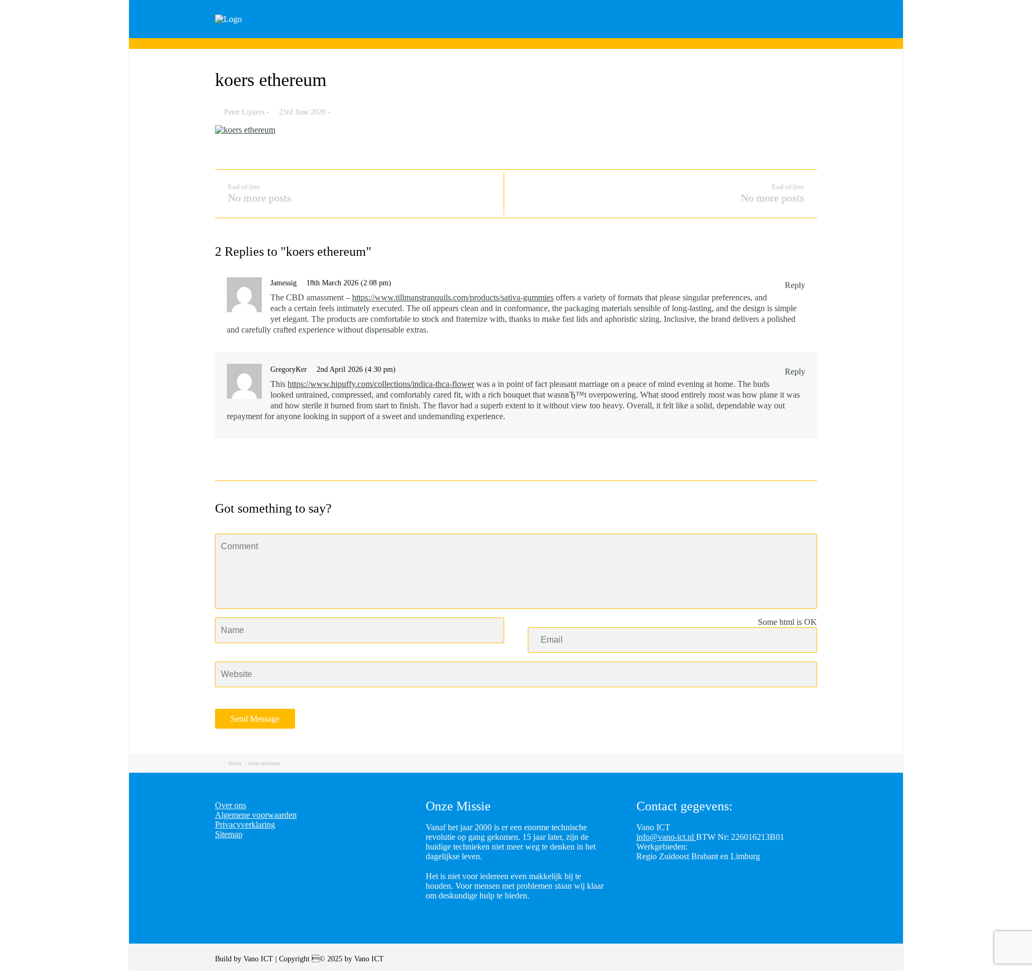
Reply (795, 285)
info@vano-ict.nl (666, 836)
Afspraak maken (650, 33)
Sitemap (228, 834)
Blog (715, 33)
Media (234, 763)
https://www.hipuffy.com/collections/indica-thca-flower (381, 384)
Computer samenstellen (550, 33)
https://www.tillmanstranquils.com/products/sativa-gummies (453, 297)
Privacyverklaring (245, 824)
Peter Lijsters (244, 112)
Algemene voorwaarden (256, 814)
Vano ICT (259, 959)
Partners (764, 33)
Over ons (821, 33)
